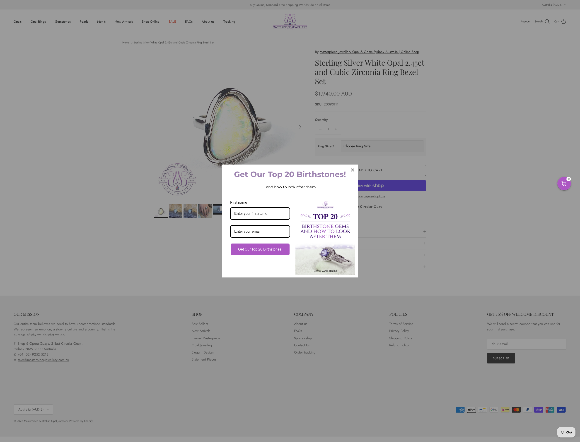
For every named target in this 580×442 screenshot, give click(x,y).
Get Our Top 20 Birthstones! (260, 249)
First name (238, 202)
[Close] (352, 170)
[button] (564, 183)
